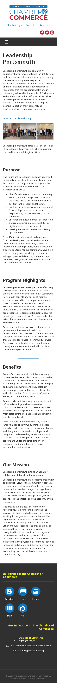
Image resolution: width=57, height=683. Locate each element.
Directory (45, 25)
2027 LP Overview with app (17, 118)
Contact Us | (33, 25)
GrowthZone (40, 678)
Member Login (14, 25)
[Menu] (6, 42)
